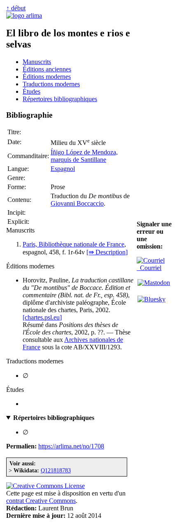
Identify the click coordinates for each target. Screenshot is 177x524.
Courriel (149, 267)
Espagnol (63, 168)
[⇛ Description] (107, 252)
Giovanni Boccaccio (77, 203)
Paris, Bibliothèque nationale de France (73, 244)
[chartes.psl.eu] (42, 317)
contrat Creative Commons (41, 500)
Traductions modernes (51, 84)
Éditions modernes (47, 76)
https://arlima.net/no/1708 (71, 446)
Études (31, 91)
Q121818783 (56, 470)
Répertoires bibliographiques (60, 98)
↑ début (16, 8)
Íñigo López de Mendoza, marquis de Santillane (84, 156)
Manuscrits (37, 61)
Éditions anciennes (47, 69)
